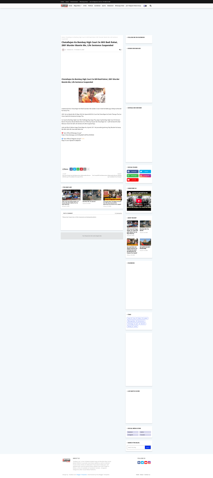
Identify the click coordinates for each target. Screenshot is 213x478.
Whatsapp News (84, 1)
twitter (146, 171)
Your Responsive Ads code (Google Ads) (92, 236)
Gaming (129, 326)
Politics (139, 318)
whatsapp (134, 175)
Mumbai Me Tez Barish (89, 201)
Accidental (97, 5)
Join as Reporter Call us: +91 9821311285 (100, 1)
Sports (104, 5)
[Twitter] (74, 169)
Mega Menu (77, 5)
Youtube (142, 435)
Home (70, 5)
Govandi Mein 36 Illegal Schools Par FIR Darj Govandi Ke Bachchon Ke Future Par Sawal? (112, 203)
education (143, 323)
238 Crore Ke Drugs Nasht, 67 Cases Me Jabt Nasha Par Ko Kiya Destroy (70, 203)
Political (90, 5)
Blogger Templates (82, 474)
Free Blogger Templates (102, 474)
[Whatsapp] (77, 169)
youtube (134, 180)
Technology (130, 323)
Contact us (147, 474)
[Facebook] (71, 169)
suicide (135, 326)
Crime (62, 1)
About (141, 474)
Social (67, 1)
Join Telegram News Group (133, 5)
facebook (133, 171)
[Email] (84, 169)
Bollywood (110, 5)
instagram (146, 175)
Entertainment (74, 1)
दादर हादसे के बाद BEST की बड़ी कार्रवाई (145, 247)
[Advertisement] (106, 21)
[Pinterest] (81, 169)
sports (136, 323)
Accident (145, 318)
